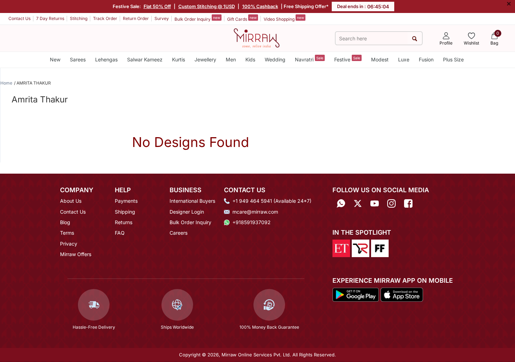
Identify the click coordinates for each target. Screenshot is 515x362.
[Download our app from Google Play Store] (355, 293)
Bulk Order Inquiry (197, 18)
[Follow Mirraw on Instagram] (391, 203)
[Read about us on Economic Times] (341, 248)
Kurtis (178, 59)
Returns (123, 222)
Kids (250, 59)
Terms (67, 233)
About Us (70, 201)
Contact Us (19, 18)
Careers (178, 233)
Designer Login (187, 212)
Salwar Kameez (145, 59)
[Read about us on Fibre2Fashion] (380, 248)
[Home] (256, 37)
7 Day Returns (50, 18)
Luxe (403, 59)
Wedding (275, 59)
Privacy (68, 244)
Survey (161, 18)
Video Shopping (284, 18)
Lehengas (106, 59)
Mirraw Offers (75, 254)
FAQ (120, 233)
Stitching (78, 18)
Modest (380, 59)
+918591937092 (251, 222)
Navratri (309, 59)
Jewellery (205, 59)
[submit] (415, 38)
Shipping (125, 212)
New (55, 59)
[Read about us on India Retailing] (360, 248)
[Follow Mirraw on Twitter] (357, 203)
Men (231, 59)
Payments (126, 201)
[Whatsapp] (341, 203)
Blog (65, 222)
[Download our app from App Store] (402, 293)
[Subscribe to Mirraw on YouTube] (374, 203)
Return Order (136, 18)
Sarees (78, 59)
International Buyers (192, 201)
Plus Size (453, 59)
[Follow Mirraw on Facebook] (408, 203)
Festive (347, 59)
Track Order (105, 18)
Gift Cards (242, 18)
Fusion (426, 59)
